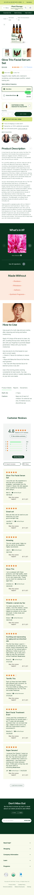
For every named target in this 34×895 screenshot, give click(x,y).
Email (14, 812)
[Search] (26, 8)
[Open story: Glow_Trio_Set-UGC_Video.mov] (15, 138)
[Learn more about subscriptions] (17, 95)
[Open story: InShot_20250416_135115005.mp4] (24, 138)
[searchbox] (12, 464)
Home (4, 18)
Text (21, 812)
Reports (15, 388)
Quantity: (4, 110)
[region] (16, 442)
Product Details (7, 388)
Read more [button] (21, 656)
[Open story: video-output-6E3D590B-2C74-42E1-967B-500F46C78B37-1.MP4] (6, 138)
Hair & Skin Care (11, 19)
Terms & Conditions (7, 886)
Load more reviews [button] (17, 785)
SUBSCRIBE (27, 820)
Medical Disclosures (20, 886)
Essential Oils (7, 13)
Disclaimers (23, 388)
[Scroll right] (31, 138)
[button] (22, 499)
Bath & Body (18, 13)
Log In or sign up (22, 128)
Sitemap (29, 886)
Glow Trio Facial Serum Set (23, 19)
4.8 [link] (21, 67)
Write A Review (18, 457)
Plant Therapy (16, 881)
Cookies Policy (21, 884)
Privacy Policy (12, 884)
